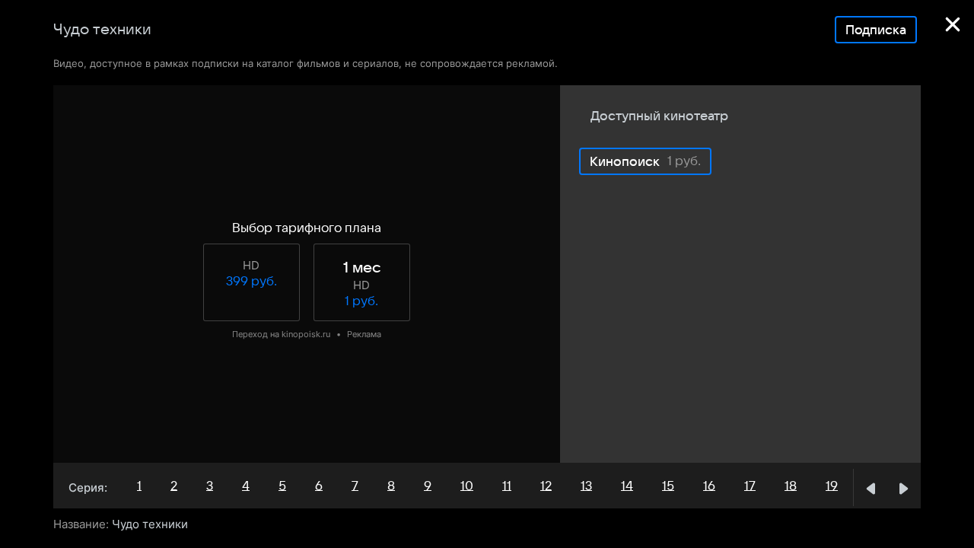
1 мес (361, 268)
